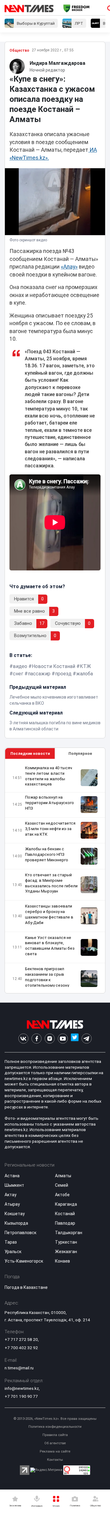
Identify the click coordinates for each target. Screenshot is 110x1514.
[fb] (36, 1038)
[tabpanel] (55, 876)
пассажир (39, 674)
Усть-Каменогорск (24, 1261)
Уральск (13, 1251)
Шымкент (14, 1185)
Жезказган (66, 1251)
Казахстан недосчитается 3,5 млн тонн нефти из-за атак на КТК (50, 829)
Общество (19, 50)
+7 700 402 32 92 (21, 1347)
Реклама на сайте (55, 1451)
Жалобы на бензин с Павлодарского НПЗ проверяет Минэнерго (46, 854)
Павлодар (65, 1223)
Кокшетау (15, 1213)
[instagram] (50, 1038)
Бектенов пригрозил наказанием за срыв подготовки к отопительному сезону (47, 977)
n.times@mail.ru (19, 1367)
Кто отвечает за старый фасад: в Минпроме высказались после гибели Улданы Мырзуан (51, 883)
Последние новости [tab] (30, 753)
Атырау (12, 1204)
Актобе (62, 1194)
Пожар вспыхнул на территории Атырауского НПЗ (49, 803)
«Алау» (69, 267)
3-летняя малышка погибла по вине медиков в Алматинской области (55, 725)
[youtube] (63, 1038)
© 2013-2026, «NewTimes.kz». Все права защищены (55, 1419)
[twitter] (75, 1038)
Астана (12, 1175)
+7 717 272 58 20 (21, 1339)
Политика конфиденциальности (55, 1427)
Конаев (62, 1261)
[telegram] (87, 1038)
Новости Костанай (53, 666)
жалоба (84, 674)
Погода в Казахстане (26, 1287)
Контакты (55, 1460)
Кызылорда (16, 1223)
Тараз (11, 1242)
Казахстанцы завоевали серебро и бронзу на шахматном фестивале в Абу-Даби (49, 914)
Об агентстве (55, 1443)
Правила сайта (55, 1435)
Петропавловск (20, 1232)
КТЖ (85, 666)
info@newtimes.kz (22, 1388)
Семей (61, 1185)
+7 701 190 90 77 (21, 1396)
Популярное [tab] (80, 753)
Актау (10, 1194)
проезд (63, 674)
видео (20, 666)
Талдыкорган (68, 1232)
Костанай (65, 1213)
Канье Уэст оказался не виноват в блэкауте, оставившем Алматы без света (50, 945)
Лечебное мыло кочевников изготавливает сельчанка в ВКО (53, 700)
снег (18, 674)
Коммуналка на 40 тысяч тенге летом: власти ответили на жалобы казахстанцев (48, 776)
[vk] (23, 1038)
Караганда (66, 1204)
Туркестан (66, 1242)
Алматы (63, 1175)
